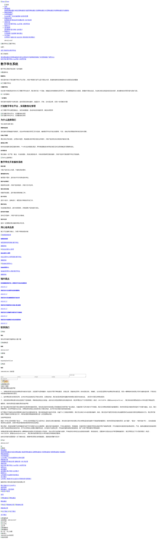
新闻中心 (7, 31)
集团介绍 (13, 37)
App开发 (19, 24)
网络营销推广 (8, 12)
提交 (2, 386)
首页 (5, 6)
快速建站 (66, 10)
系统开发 (7, 22)
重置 (7, 386)
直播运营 (21, 20)
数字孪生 (13, 24)
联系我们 (32, 37)
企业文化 (20, 37)
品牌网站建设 (40, 10)
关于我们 (7, 35)
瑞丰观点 (20, 33)
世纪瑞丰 (11, 489)
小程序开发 (26, 24)
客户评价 (13, 29)
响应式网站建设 (20, 10)
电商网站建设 (58, 10)
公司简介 (7, 37)
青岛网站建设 (5, 57)
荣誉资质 (26, 37)
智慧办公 (7, 25)
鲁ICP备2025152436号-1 (8, 485)
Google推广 (8, 16)
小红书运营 (28, 20)
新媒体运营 (8, 18)
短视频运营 (8, 20)
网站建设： (4, 489)
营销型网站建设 (9, 10)
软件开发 (7, 24)
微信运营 (15, 20)
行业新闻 (13, 33)
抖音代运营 (21, 57)
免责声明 (4, 487)
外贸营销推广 (8, 14)
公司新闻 (7, 33)
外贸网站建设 (49, 10)
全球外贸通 (24, 16)
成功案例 (7, 27)
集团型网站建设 (30, 10)
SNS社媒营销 (16, 16)
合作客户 (20, 29)
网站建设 (7, 8)
